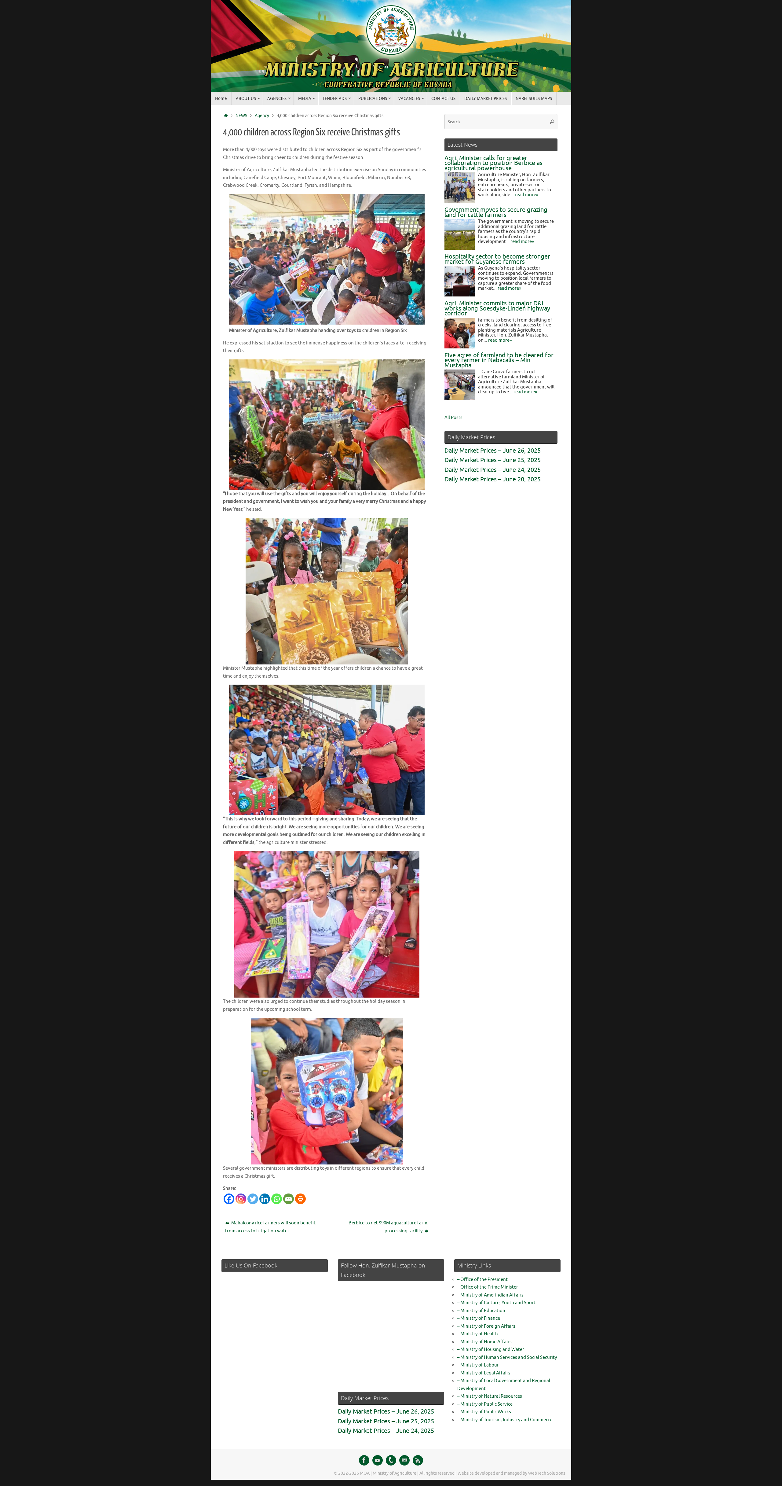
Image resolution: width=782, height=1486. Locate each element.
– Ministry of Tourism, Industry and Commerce (504, 1420)
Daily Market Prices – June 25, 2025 (492, 460)
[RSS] (418, 1460)
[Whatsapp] (276, 1199)
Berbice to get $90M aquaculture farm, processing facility (389, 1227)
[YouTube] (377, 1460)
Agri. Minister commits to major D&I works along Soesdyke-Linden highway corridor (497, 308)
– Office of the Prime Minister (487, 1287)
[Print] (300, 1199)
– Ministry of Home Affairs (484, 1342)
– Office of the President (482, 1279)
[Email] (288, 1199)
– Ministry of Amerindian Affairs (490, 1295)
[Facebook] (229, 1199)
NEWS (241, 115)
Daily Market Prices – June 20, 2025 (492, 479)
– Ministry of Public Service (485, 1404)
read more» (526, 195)
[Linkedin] (264, 1199)
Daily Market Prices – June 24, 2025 (492, 470)
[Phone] (391, 1460)
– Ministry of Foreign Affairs (486, 1326)
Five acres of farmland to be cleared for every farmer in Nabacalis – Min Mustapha (499, 360)
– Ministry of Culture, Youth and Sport (496, 1303)
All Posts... (455, 418)
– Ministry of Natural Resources (489, 1396)
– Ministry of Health (477, 1334)
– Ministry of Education (481, 1311)
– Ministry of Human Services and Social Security (507, 1357)
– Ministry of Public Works (484, 1412)
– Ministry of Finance (478, 1318)
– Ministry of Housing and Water (490, 1349)
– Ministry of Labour (478, 1365)
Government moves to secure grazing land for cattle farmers (495, 212)
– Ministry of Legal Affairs (483, 1373)
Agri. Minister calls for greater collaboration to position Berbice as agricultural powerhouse (493, 163)
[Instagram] (241, 1199)
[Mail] (404, 1460)
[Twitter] (252, 1199)
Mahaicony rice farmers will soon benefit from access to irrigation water (270, 1227)
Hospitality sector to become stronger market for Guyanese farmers (497, 259)
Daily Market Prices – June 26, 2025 (492, 450)
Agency (262, 115)
